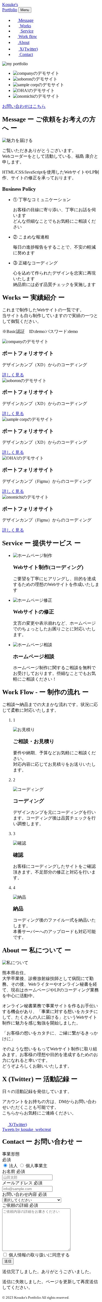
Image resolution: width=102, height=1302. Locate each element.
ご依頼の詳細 (15, 1205)
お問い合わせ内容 (19, 1194)
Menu (24, 10)
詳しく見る (13, 375)
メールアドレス (17, 1183)
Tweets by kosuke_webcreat (26, 1129)
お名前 (8, 1171)
